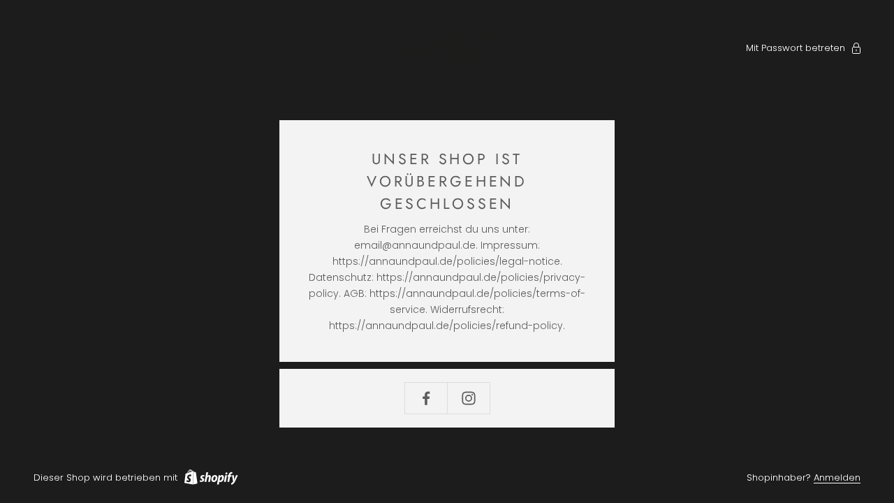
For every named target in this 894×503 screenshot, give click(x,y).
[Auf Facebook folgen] (426, 398)
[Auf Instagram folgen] (469, 398)
